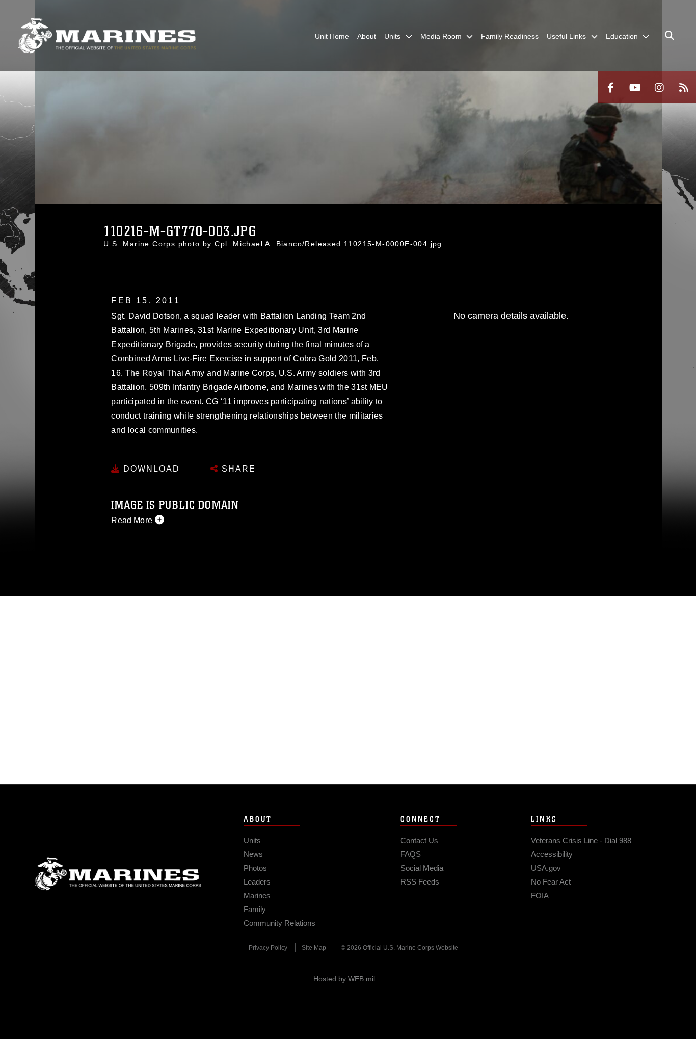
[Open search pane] (669, 35)
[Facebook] (610, 87)
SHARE (237, 468)
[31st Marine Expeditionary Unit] (107, 36)
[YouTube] (635, 87)
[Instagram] (659, 87)
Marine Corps (118, 873)
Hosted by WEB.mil (344, 979)
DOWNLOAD (150, 468)
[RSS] (684, 87)
